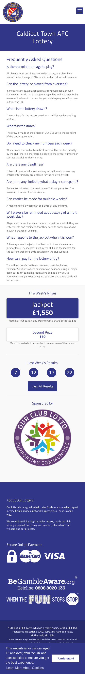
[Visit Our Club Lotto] (42, 466)
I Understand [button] (65, 658)
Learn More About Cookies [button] (25, 667)
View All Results (42, 386)
